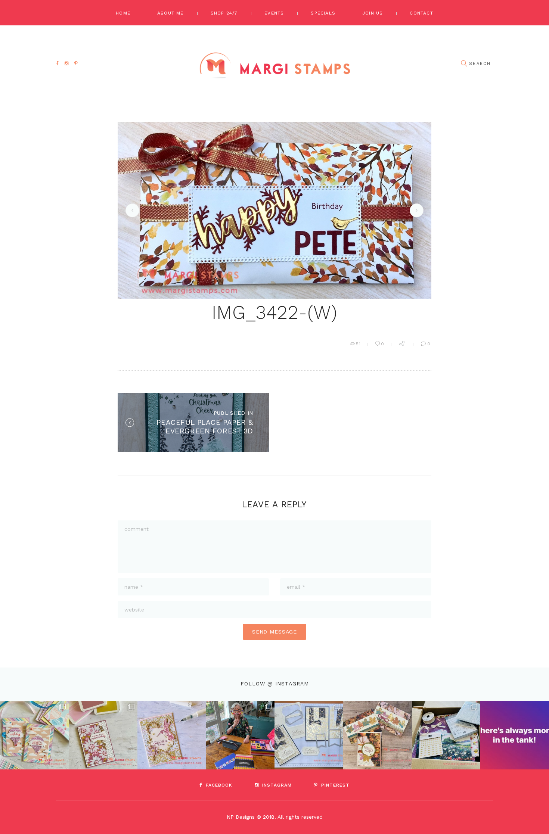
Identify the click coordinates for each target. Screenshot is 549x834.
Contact (421, 13)
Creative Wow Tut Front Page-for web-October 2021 (415, 210)
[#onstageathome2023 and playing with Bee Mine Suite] (240, 735)
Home (123, 13)
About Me (170, 13)
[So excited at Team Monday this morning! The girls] (446, 735)
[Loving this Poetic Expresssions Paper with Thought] (171, 735)
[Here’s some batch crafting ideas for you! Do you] (308, 735)
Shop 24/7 (224, 13)
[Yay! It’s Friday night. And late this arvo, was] (377, 735)
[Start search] (464, 63)
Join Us (372, 13)
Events (274, 13)
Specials (323, 13)
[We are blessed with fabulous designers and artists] (103, 735)
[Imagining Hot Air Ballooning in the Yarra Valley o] (34, 735)
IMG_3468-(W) (131, 210)
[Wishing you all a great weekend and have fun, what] (514, 735)
